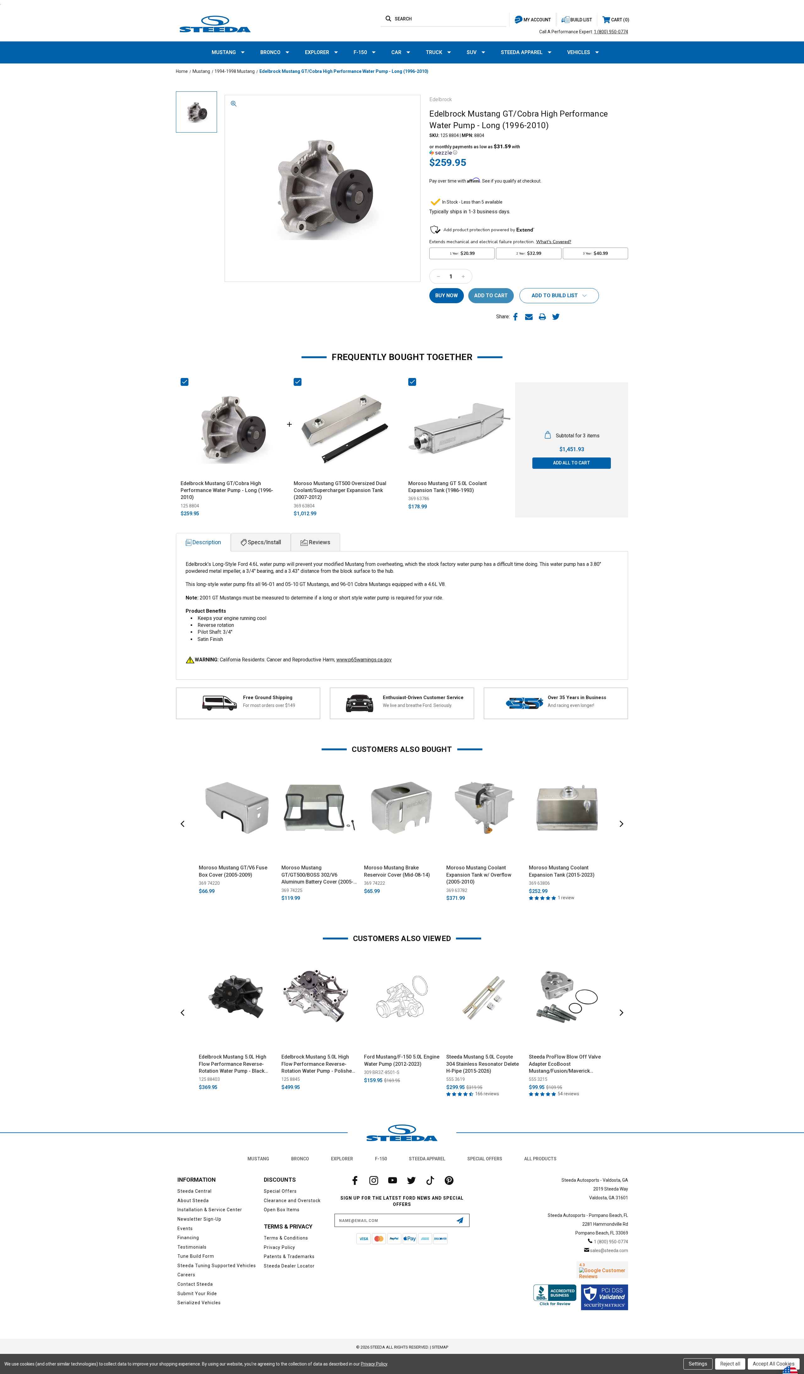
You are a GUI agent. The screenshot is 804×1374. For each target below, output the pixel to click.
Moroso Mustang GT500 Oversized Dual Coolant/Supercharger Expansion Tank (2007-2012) (340, 490)
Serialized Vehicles (199, 1302)
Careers (186, 1274)
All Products (540, 1158)
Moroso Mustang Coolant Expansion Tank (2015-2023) (562, 871)
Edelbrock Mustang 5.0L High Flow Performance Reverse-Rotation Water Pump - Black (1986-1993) (232, 1064)
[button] (479, 150)
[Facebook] (515, 316)
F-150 (360, 52)
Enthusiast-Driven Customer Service (423, 697)
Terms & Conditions (286, 1237)
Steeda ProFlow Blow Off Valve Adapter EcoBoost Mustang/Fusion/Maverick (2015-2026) (565, 1064)
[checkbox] (184, 382)
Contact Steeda (195, 1284)
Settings (698, 1364)
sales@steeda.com (609, 1250)
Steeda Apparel (522, 52)
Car (396, 52)
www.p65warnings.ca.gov (364, 660)
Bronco (270, 52)
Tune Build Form (195, 1256)
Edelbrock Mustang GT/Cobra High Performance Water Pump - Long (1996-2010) (227, 490)
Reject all (730, 1364)
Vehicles (578, 52)
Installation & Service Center (209, 1209)
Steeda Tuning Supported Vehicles (216, 1265)
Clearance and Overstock (292, 1200)
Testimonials (192, 1247)
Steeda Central (194, 1191)
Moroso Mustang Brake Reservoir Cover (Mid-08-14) (397, 871)
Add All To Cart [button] (571, 462)
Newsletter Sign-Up (199, 1219)
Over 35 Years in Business (577, 697)
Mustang (224, 52)
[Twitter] (556, 316)
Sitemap (440, 1347)
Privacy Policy (279, 1247)
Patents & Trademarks (289, 1256)
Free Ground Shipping (267, 697)
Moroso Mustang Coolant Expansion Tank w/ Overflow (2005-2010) (478, 875)
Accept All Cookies (774, 1364)
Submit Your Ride (197, 1293)
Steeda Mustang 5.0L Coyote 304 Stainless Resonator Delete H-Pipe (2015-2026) (482, 1064)
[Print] (542, 316)
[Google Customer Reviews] (602, 1269)
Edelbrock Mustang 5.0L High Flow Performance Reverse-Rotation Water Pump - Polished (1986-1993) (318, 1064)
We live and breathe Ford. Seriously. (417, 705)
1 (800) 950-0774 (611, 31)
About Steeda (193, 1200)
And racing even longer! (571, 705)
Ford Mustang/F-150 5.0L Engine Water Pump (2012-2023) (401, 1060)
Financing (188, 1237)
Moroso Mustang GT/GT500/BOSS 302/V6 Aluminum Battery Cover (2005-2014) (317, 875)
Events (185, 1228)
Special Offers (484, 1158)
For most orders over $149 (269, 705)
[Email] (529, 316)
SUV (471, 52)
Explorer (317, 52)
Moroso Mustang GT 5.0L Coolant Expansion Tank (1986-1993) (447, 486)
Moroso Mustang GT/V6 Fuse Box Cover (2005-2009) (233, 871)
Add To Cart (237, 853)
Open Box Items (282, 1209)
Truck (434, 52)
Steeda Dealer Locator (289, 1265)
